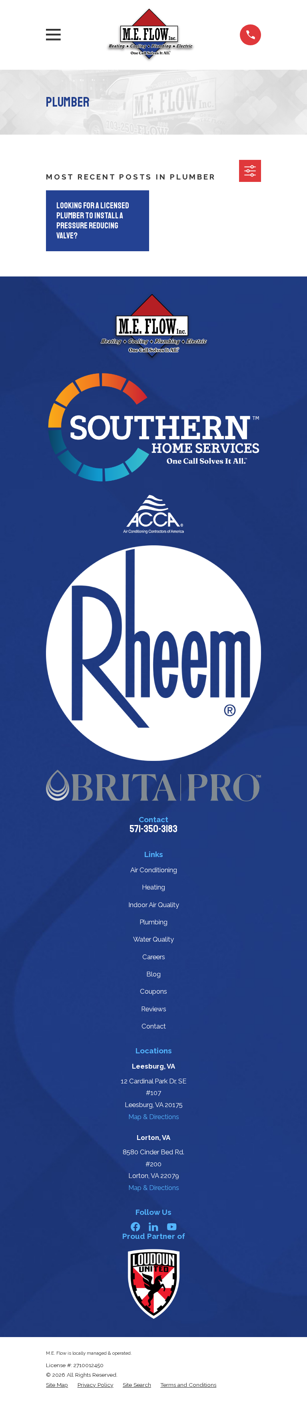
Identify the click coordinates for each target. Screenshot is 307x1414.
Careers (153, 957)
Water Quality (153, 939)
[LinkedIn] (153, 1226)
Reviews (153, 1009)
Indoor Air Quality (153, 905)
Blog (153, 974)
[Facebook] (135, 1226)
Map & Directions (153, 1117)
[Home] (150, 35)
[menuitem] (57, 1385)
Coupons (153, 991)
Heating (153, 887)
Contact (154, 1026)
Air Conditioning (153, 870)
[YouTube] (171, 1226)
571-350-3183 (153, 829)
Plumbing (153, 922)
